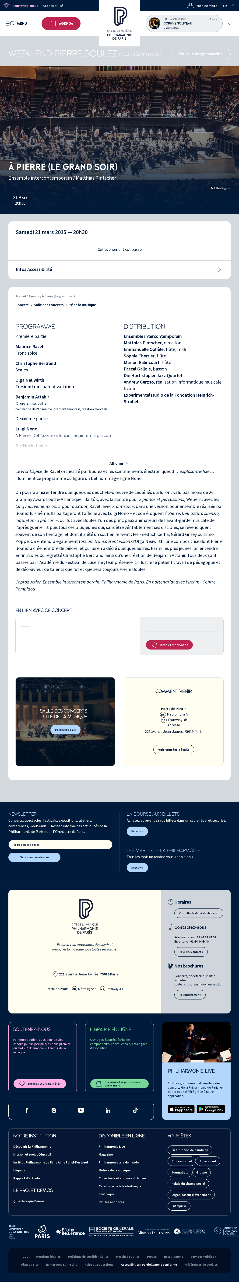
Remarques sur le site (61, 1264)
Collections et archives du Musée (122, 1178)
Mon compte (207, 5)
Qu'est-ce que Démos (28, 1201)
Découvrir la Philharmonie (32, 1146)
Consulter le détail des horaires (198, 913)
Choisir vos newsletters (34, 857)
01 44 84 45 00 (206, 937)
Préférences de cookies (201, 1264)
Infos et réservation (174, 645)
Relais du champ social (188, 1183)
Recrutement (173, 1256)
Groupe (201, 1172)
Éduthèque (106, 1194)
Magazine (106, 1154)
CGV (25, 1256)
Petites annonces (111, 1202)
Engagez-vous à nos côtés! (44, 1083)
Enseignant (208, 1161)
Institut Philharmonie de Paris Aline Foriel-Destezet (50, 1162)
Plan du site (30, 1264)
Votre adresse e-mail (26, 844)
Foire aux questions (99, 1264)
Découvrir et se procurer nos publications (122, 1083)
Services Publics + (203, 1256)
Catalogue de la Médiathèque (120, 1186)
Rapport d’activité (26, 1178)
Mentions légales (48, 1256)
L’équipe (19, 1170)
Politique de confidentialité (88, 1256)
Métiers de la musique (114, 1170)
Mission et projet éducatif (32, 1154)
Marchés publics (128, 1256)
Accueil (20, 296)
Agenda (66, 23)
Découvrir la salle (65, 729)
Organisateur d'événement (191, 1195)
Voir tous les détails (173, 750)
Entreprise (179, 1206)
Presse (152, 1256)
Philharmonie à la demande (119, 1162)
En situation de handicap (190, 1150)
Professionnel (182, 1161)
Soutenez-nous (25, 5)
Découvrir (137, 831)
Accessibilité (53, 5)
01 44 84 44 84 (199, 941)
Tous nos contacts (191, 952)
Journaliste (180, 1172)
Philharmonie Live (112, 1146)
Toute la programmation (201, 53)
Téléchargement (190, 994)
